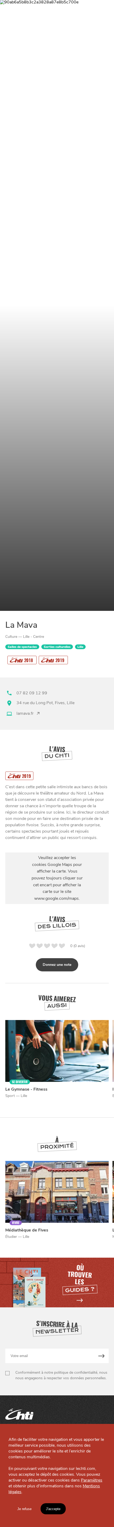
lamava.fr (25, 713)
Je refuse (24, 1509)
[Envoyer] (102, 1356)
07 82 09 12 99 (31, 693)
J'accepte (53, 1509)
